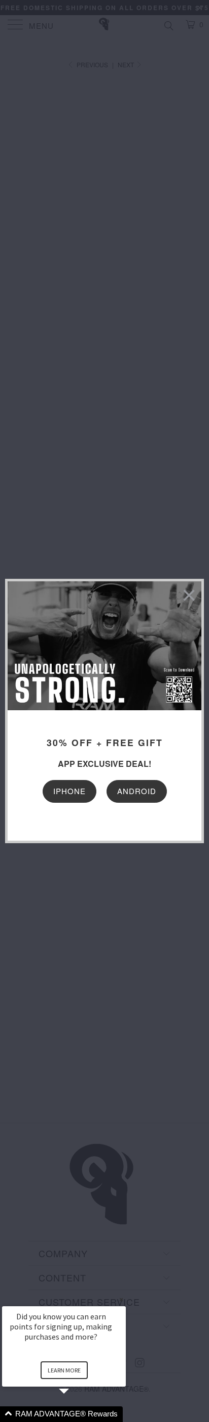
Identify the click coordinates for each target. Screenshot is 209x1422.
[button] (76, 1414)
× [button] (121, 1299)
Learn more (64, 1370)
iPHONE (69, 791)
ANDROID (136, 791)
